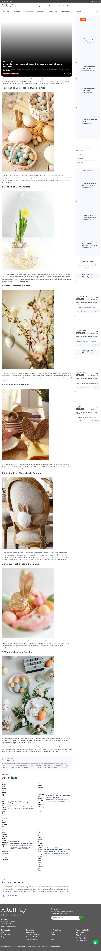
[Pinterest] (21, 915)
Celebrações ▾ (53, 11)
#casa (87, 264)
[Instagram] (2, 915)
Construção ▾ (40, 11)
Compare (28, 941)
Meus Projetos (80, 932)
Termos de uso (29, 946)
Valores (53, 937)
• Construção (79, 162)
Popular (83, 19)
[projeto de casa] (87, 288)
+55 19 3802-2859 (6, 924)
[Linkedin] (9, 915)
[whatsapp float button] (95, 942)
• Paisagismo (79, 158)
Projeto (82, 297)
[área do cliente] (98, 6)
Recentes (91, 19)
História (53, 934)
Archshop (52, 6)
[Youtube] (12, 915)
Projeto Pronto (42, 6)
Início (33, 6)
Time (52, 932)
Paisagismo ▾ (29, 11)
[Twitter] (15, 915)
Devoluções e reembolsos (16, 946)
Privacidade (4, 946)
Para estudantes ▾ (66, 11)
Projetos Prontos (5, 934)
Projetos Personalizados (33, 934)
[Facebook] (5, 915)
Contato (62, 6)
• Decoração (79, 154)
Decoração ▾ (17, 11)
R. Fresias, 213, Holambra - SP (9, 922)
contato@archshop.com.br (8, 926)
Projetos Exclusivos (31, 939)
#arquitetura (80, 264)
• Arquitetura (79, 150)
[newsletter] (81, 918)
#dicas (87, 267)
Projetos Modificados (32, 937)
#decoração (94, 264)
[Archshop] (8, 6)
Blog (68, 6)
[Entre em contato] (95, 6)
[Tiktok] (18, 915)
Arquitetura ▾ (6, 11)
